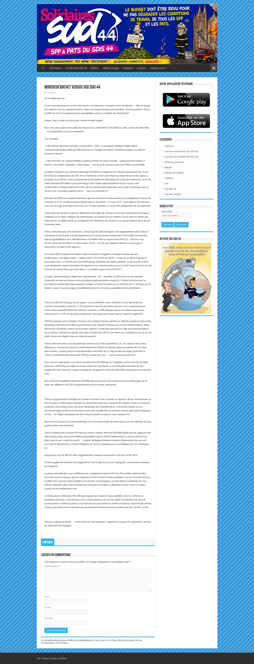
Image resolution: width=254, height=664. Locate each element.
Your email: (166, 211)
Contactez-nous (157, 68)
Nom (46, 596)
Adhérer (95, 68)
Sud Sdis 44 (170, 189)
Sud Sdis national (172, 194)
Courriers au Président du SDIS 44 (181, 156)
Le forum (141, 68)
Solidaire (168, 178)
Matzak (168, 167)
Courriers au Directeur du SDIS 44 (181, 151)
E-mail (47, 607)
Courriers (169, 146)
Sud (166, 183)
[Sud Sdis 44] (127, 34)
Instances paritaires (174, 162)
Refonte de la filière (174, 172)
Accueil (43, 67)
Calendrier (128, 68)
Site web (48, 618)
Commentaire (52, 566)
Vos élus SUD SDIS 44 (76, 68)
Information (56, 68)
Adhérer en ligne (110, 68)
